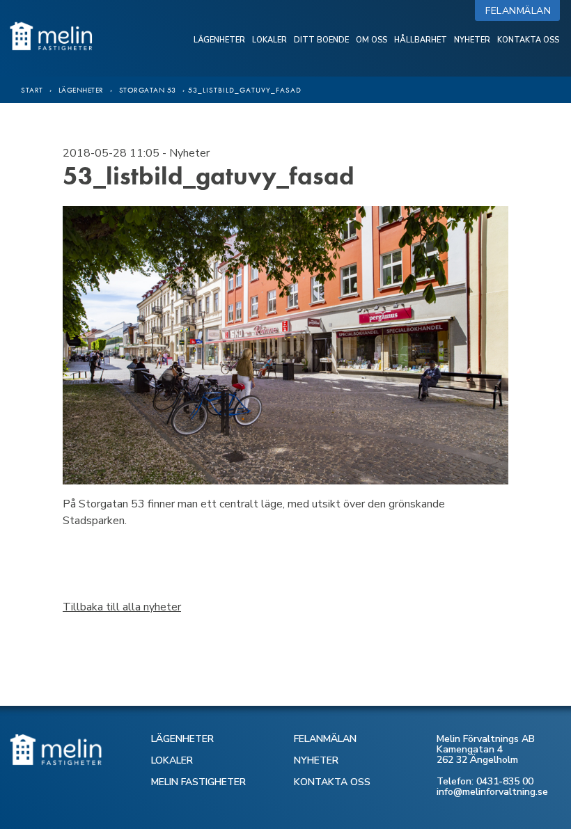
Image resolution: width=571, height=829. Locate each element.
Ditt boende (321, 40)
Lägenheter (219, 40)
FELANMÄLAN (325, 738)
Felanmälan (521, 10)
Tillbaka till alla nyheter (122, 607)
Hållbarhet (420, 40)
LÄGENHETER (182, 738)
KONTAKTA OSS (332, 782)
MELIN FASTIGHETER (198, 782)
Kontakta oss (528, 40)
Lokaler (269, 40)
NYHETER (316, 760)
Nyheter (472, 40)
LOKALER (172, 760)
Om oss (371, 40)
